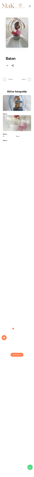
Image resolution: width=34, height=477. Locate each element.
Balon (5, 114)
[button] (30, 467)
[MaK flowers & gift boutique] (14, 6)
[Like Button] (7, 66)
